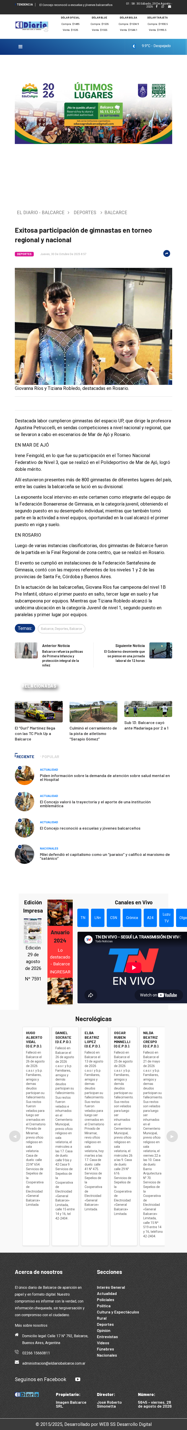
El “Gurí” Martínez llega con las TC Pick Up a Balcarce (35, 733)
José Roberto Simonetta (109, 1404)
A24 (150, 918)
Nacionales (49, 848)
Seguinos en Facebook (40, 1379)
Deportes (85, 212)
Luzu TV (166, 917)
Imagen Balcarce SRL (71, 1404)
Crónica (132, 918)
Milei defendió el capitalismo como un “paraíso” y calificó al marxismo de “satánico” (105, 856)
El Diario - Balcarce (41, 212)
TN (83, 918)
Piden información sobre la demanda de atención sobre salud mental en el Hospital (105, 777)
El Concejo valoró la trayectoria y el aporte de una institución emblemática (95, 803)
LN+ (97, 918)
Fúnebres (105, 1348)
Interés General (111, 1287)
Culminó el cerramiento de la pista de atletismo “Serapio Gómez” (93, 733)
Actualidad (49, 769)
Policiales (105, 1299)
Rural (101, 1318)
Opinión (103, 1330)
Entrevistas (107, 1336)
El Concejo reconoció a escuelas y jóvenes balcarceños (75, 5)
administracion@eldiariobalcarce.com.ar (53, 1363)
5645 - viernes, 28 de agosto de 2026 (155, 1404)
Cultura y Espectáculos (118, 1311)
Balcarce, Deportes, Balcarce (61, 629)
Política (104, 1305)
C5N (113, 918)
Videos (103, 1342)
